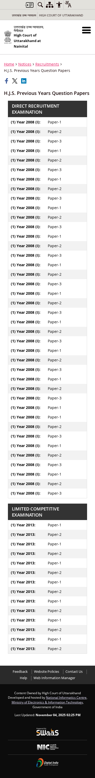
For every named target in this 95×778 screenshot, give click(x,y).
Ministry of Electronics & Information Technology (47, 702)
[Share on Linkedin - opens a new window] (24, 81)
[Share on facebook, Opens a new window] (7, 81)
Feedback (20, 671)
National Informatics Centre (66, 697)
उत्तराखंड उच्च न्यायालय (24, 15)
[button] (86, 30)
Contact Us (74, 671)
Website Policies (46, 671)
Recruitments (47, 64)
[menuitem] (40, 4)
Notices (24, 64)
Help (23, 678)
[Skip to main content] (29, 5)
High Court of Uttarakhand (61, 15)
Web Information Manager (54, 678)
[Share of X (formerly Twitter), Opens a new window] (15, 81)
